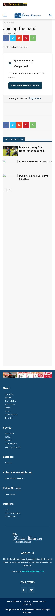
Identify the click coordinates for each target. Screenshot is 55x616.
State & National (11, 414)
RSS (12, 22)
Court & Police (10, 401)
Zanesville (9, 418)
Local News (9, 394)
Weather (8, 397)
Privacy (27, 601)
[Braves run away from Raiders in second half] (10, 151)
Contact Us (27, 604)
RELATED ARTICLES (14, 139)
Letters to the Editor (13, 513)
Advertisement (39, 601)
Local (7, 510)
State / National (11, 516)
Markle (7, 408)
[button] (51, 15)
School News (10, 404)
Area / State (9, 433)
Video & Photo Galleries (14, 478)
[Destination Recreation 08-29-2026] (10, 179)
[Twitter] (31, 590)
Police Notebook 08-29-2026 (35, 161)
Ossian (7, 411)
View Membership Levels (25, 85)
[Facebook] (24, 590)
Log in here (35, 98)
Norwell (8, 440)
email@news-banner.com (33, 571)
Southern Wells (11, 444)
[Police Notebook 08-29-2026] (10, 165)
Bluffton (8, 437)
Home (5, 22)
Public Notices (10, 494)
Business (8, 463)
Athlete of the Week (12, 447)
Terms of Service (14, 601)
